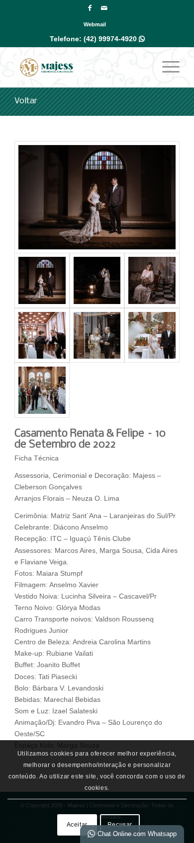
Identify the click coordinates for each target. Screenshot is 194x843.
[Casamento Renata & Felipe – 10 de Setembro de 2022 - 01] (97, 197)
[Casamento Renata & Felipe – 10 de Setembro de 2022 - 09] (41, 390)
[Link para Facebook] (90, 7)
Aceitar (77, 824)
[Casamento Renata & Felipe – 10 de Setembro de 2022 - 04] (41, 335)
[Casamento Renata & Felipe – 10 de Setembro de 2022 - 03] (151, 280)
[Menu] (166, 67)
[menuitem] (95, 24)
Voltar (25, 101)
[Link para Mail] (104, 7)
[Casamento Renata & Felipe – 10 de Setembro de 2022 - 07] (151, 335)
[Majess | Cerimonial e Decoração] (80, 67)
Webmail (95, 24)
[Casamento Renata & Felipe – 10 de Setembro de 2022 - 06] (97, 335)
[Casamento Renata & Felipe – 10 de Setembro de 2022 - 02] (97, 280)
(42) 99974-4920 (114, 39)
